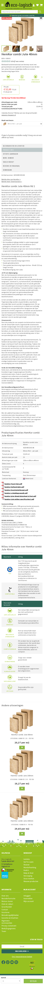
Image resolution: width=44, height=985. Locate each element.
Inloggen (27, 896)
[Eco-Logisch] (19, 4)
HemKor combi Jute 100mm (22, 775)
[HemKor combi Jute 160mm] (22, 807)
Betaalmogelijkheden (10, 915)
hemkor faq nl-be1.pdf (13, 484)
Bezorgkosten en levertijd (13, 146)
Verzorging (28, 876)
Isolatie (27, 859)
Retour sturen (7, 901)
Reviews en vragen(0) (11, 166)
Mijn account (29, 901)
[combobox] (22, 123)
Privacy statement (9, 926)
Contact (5, 909)
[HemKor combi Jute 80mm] (22, 721)
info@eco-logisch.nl (7, 865)
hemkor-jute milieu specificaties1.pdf (19, 499)
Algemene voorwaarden (7, 922)
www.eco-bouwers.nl (9, 115)
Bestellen (33, 981)
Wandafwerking (30, 867)
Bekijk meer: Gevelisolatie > (12, 181)
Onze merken (29, 878)
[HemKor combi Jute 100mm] (22, 762)
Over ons (5, 896)
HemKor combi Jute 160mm (22, 821)
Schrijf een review (17, 61)
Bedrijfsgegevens (9, 928)
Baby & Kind (28, 873)
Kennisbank (7, 170)
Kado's (26, 870)
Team (4, 931)
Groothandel (7, 907)
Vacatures (6, 912)
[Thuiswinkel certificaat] (8, 870)
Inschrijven (21, 951)
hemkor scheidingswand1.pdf (16, 493)
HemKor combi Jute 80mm (22, 734)
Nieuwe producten (31, 881)
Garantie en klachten (10, 918)
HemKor (8, 58)
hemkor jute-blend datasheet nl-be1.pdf (20, 496)
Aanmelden (28, 898)
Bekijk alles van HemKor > (11, 179)
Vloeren (27, 865)
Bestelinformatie (8, 898)
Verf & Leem (28, 862)
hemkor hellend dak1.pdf (14, 487)
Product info (8, 150)
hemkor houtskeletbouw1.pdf (16, 490)
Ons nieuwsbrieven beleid (22, 957)
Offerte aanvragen (10, 154)
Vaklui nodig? (8, 162)
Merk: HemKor (8, 158)
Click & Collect (7, 904)
